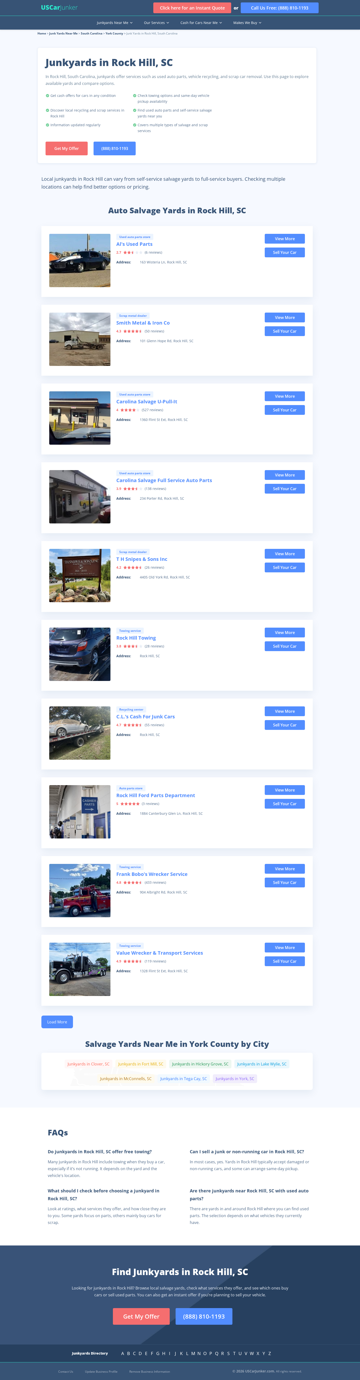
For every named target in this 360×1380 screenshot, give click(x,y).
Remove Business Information (149, 1371)
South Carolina (91, 33)
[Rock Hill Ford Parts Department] (79, 811)
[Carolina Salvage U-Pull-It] (79, 418)
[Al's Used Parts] (79, 260)
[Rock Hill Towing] (79, 654)
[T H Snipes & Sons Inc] (79, 575)
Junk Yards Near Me (63, 33)
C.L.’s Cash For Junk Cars (145, 716)
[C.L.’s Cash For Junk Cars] (79, 733)
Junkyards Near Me (112, 22)
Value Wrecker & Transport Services (159, 953)
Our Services (154, 22)
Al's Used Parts (134, 244)
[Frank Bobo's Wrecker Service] (79, 890)
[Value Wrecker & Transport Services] (79, 969)
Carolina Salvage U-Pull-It (146, 401)
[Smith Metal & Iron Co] (79, 339)
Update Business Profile (101, 1371)
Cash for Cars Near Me (199, 22)
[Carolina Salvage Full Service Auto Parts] (79, 496)
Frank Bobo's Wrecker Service (152, 874)
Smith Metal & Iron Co (143, 322)
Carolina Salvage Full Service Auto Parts (164, 480)
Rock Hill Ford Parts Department (155, 795)
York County (114, 33)
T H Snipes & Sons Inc (141, 559)
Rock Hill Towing (136, 637)
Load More (57, 1022)
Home (41, 33)
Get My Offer (66, 148)
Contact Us (65, 1371)
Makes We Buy (245, 22)
